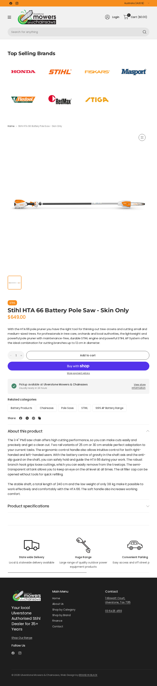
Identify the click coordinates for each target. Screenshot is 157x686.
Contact (57, 626)
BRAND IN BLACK (88, 675)
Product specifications (28, 506)
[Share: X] (27, 418)
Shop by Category (63, 610)
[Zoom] (142, 137)
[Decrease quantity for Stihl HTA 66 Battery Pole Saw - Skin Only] (11, 355)
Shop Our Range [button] (21, 638)
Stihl (12, 302)
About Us (58, 604)
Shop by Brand (61, 615)
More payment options (78, 373)
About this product (25, 431)
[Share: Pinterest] (33, 418)
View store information (139, 386)
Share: (12, 418)
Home (11, 126)
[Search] (144, 32)
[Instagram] (17, 3)
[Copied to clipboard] (39, 418)
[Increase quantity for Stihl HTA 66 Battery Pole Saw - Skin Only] (21, 355)
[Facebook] (11, 3)
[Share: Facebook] (20, 418)
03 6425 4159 (113, 611)
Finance (57, 621)
